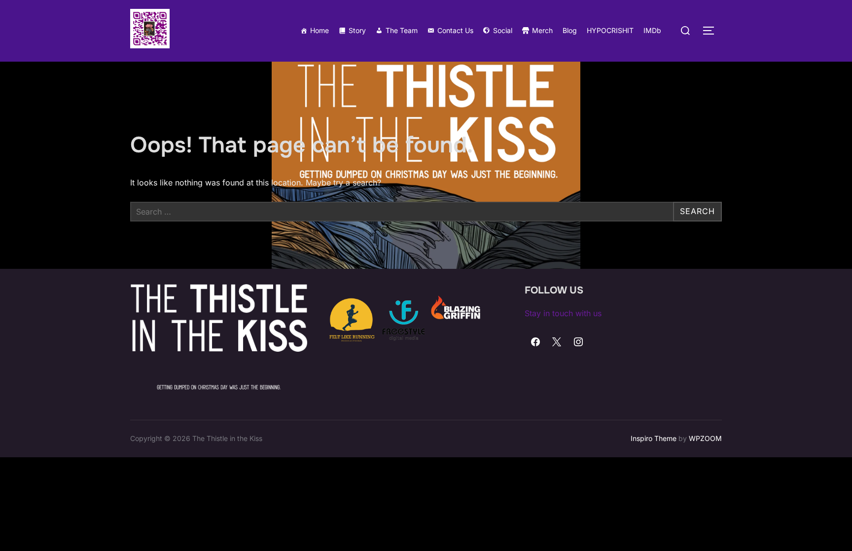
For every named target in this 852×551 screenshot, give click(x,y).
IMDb (652, 30)
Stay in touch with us (563, 313)
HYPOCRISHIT (610, 30)
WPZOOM (705, 438)
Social (502, 30)
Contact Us (455, 30)
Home (319, 30)
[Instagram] (578, 342)
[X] (557, 342)
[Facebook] (535, 342)
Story (357, 30)
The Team (402, 30)
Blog (570, 30)
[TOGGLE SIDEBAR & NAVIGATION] (712, 30)
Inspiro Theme (653, 438)
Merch (542, 30)
